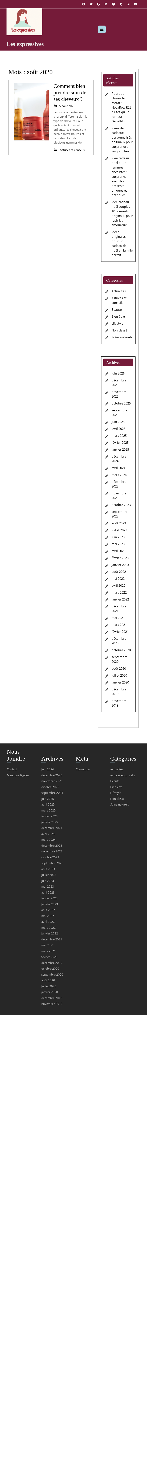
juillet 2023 (119, 530)
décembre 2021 (51, 939)
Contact (12, 769)
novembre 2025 (52, 781)
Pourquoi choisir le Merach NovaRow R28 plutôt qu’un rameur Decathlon (121, 107)
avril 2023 (118, 551)
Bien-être (118, 316)
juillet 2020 (119, 675)
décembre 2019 (51, 998)
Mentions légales (18, 775)
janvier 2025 (120, 449)
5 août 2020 (67, 106)
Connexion (83, 769)
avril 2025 (118, 429)
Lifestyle (117, 323)
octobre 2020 (121, 650)
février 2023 (120, 558)
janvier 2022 (120, 599)
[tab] (102, 29)
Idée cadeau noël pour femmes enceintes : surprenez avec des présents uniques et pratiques (120, 176)
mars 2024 (119, 475)
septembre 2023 (52, 863)
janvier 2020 (120, 682)
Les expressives (25, 44)
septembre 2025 (52, 793)
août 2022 (119, 572)
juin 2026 (118, 373)
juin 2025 (118, 422)
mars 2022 (119, 592)
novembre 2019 (52, 1004)
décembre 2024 (51, 828)
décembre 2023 (51, 845)
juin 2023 (118, 537)
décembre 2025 (51, 775)
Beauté (117, 309)
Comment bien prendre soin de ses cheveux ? (69, 92)
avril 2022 (118, 585)
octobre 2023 (121, 505)
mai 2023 (118, 544)
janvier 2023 (120, 565)
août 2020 (119, 668)
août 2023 (119, 523)
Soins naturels (122, 337)
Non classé (119, 330)
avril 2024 (118, 468)
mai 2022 (118, 578)
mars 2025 (119, 436)
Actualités (119, 291)
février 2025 (120, 442)
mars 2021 (119, 625)
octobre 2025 (121, 403)
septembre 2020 (52, 974)
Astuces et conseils (122, 775)
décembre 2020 (51, 963)
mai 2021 (118, 618)
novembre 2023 (52, 851)
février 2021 (120, 632)
